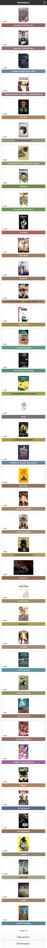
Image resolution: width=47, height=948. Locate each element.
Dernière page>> (23, 943)
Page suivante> (23, 937)
